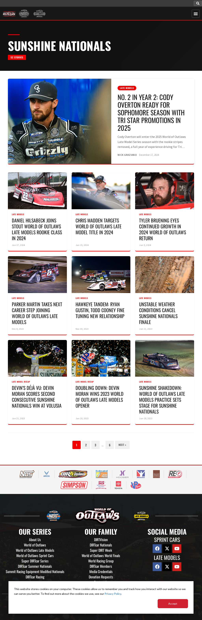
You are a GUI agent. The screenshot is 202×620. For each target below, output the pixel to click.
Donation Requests (101, 576)
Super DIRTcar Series (35, 560)
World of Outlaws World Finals (101, 555)
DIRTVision (101, 539)
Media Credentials (101, 571)
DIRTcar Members (101, 566)
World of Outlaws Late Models (35, 550)
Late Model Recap (21, 381)
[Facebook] (157, 548)
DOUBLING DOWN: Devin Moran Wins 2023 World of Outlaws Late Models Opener (99, 396)
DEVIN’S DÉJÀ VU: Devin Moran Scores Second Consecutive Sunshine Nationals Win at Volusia (37, 396)
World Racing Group (101, 560)
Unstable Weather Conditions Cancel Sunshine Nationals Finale (158, 313)
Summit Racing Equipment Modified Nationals (35, 571)
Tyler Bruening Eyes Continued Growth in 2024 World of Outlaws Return (162, 229)
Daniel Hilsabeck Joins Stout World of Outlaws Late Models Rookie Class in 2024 (37, 229)
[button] (198, 3)
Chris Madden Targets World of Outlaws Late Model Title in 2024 (99, 226)
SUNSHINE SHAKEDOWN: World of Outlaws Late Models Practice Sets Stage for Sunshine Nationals (162, 399)
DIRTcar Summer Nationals (35, 566)
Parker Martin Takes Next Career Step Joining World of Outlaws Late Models (37, 313)
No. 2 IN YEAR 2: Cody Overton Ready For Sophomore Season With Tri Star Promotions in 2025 (151, 112)
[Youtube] (176, 548)
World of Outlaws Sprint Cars (35, 555)
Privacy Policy (113, 593)
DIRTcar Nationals (101, 544)
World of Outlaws (35, 544)
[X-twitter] (167, 548)
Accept (172, 603)
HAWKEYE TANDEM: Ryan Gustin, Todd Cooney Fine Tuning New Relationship (100, 310)
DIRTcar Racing (35, 576)
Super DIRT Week (101, 550)
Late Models (127, 88)
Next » (122, 445)
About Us (35, 539)
